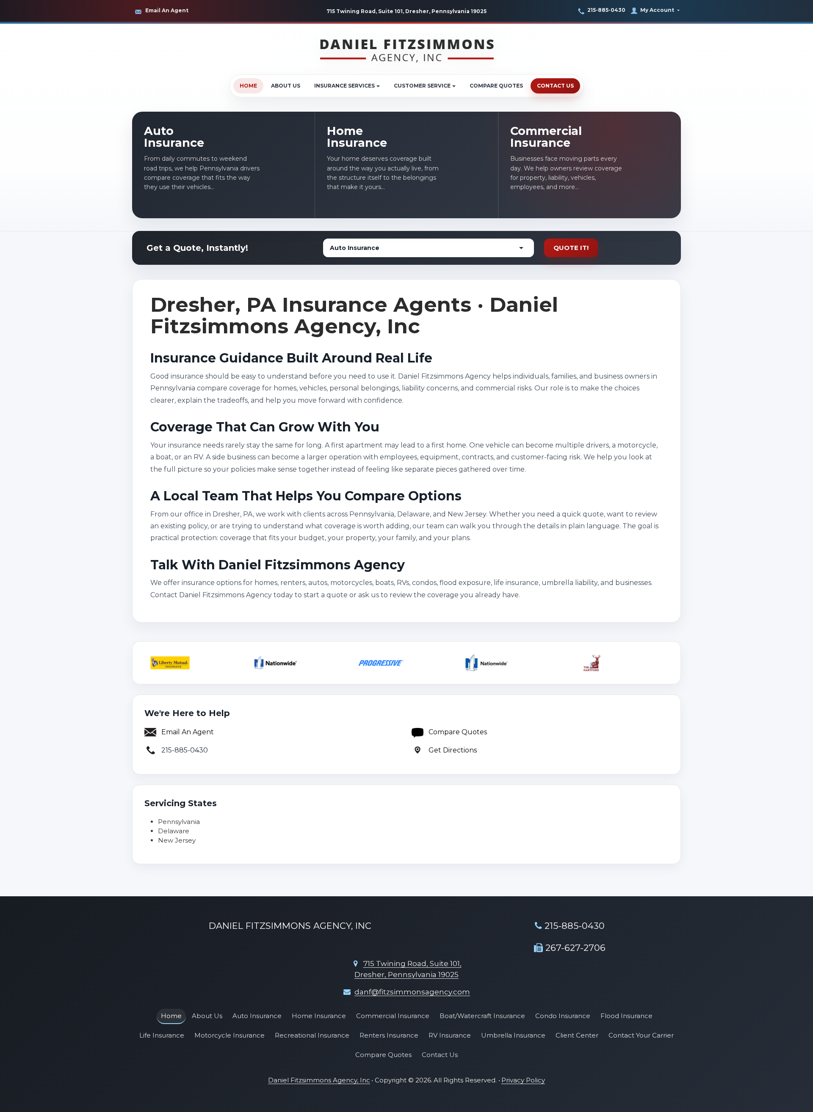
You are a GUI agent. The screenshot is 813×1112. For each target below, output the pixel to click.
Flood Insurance (626, 1016)
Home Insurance (319, 1016)
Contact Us (555, 85)
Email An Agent (166, 10)
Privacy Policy (523, 1080)
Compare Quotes (496, 85)
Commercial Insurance (392, 1016)
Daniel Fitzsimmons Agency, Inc (319, 1080)
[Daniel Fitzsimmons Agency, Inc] (406, 49)
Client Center (577, 1035)
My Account (657, 10)
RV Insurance (450, 1035)
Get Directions (453, 750)
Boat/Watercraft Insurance (482, 1016)
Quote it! (571, 248)
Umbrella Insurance (513, 1035)
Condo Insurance (562, 1016)
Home (248, 85)
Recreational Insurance (312, 1035)
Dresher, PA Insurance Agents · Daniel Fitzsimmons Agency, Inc (354, 315)
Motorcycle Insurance (229, 1035)
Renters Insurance (388, 1035)
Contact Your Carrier (641, 1035)
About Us (285, 85)
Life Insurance (161, 1035)
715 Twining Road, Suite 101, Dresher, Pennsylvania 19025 (406, 11)
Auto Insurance (257, 1016)
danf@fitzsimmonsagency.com (412, 992)
